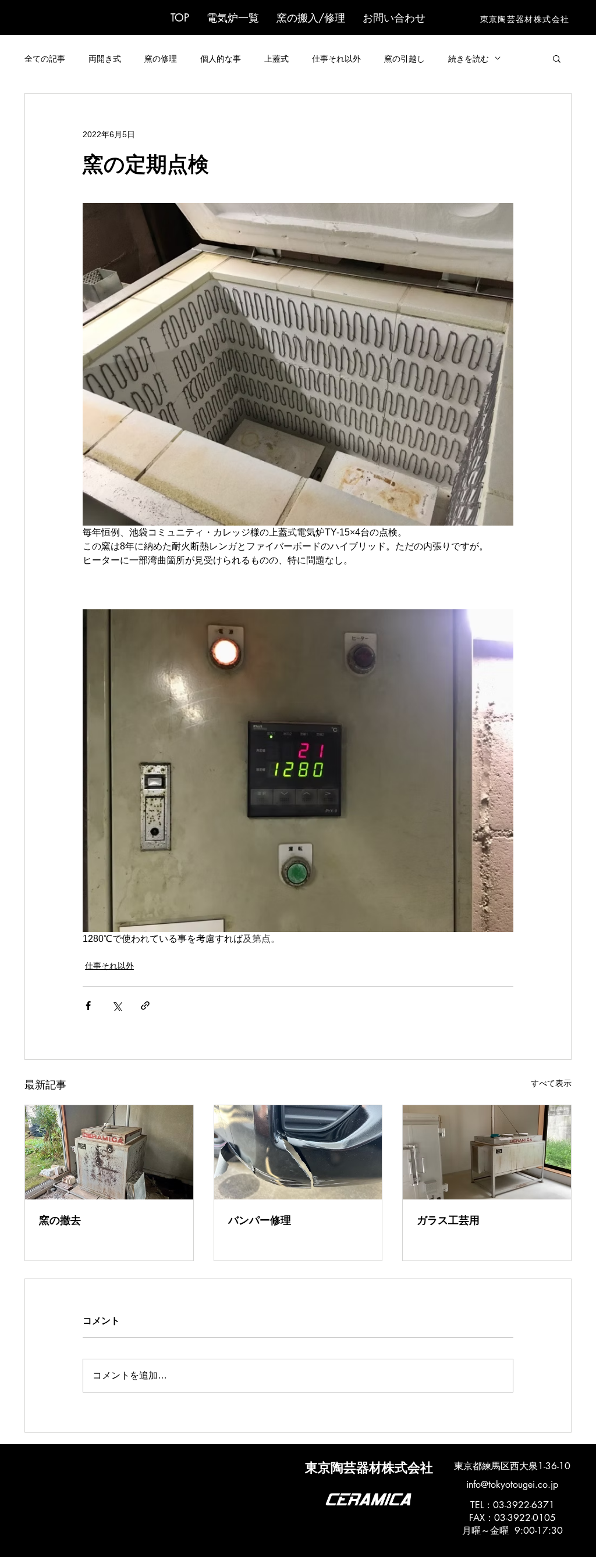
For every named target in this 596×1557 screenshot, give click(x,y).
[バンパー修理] (298, 1152)
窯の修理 (160, 58)
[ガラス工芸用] (487, 1152)
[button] (233, 17)
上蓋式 (276, 58)
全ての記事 (44, 58)
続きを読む (468, 58)
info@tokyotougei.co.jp (512, 1485)
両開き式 (104, 58)
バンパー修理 (259, 1220)
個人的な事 (220, 58)
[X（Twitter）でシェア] (116, 1005)
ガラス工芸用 (448, 1220)
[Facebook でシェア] (88, 1005)
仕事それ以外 (336, 58)
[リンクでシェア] (145, 1005)
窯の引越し (404, 58)
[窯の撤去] (109, 1152)
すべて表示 (551, 1083)
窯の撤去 (60, 1220)
